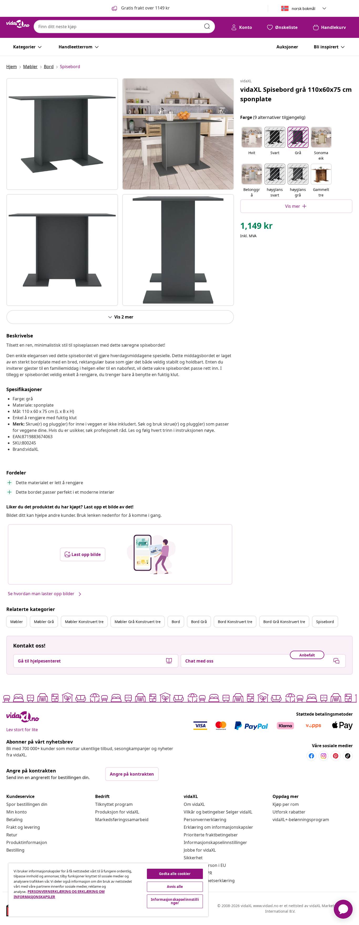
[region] (108, 890)
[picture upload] (151, 554)
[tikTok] (347, 756)
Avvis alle (175, 886)
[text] (256, 227)
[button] (140, 8)
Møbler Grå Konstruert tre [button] (138, 621)
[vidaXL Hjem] (17, 24)
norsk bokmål (303, 8)
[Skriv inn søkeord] (207, 26)
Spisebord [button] (325, 621)
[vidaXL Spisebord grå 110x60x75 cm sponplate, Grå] (62, 134)
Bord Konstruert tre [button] (235, 621)
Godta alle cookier (175, 873)
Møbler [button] (16, 621)
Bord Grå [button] (199, 621)
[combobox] (124, 26)
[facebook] (311, 756)
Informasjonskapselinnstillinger (215, 842)
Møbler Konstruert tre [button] (84, 621)
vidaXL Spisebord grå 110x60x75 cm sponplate (296, 94)
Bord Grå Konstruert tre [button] (284, 621)
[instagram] (323, 756)
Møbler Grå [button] (44, 621)
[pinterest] (335, 756)
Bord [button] (176, 621)
